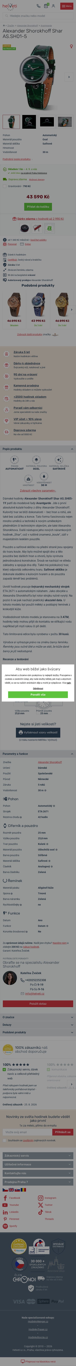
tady (69, 683)
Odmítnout (38, 688)
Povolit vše (38, 694)
